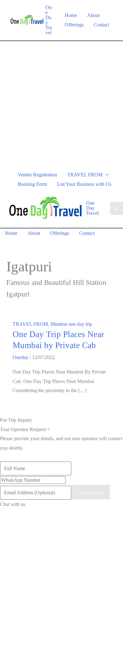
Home (71, 15)
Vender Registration (37, 174)
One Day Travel (48, 20)
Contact (101, 24)
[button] (105, 174)
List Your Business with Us (84, 184)
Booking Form (32, 184)
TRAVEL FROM (84, 174)
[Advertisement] (61, 105)
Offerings (74, 24)
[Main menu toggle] (116, 208)
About (93, 15)
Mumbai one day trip (71, 324)
